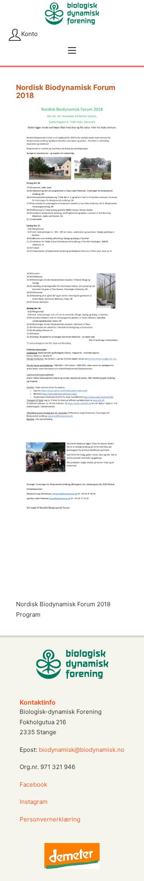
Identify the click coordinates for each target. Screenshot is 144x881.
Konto (29, 34)
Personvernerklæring (50, 819)
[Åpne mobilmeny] (72, 50)
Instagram (34, 801)
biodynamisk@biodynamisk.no (81, 749)
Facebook (33, 784)
